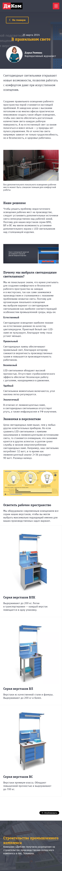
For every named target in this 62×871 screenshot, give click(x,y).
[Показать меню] (56, 6)
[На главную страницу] (12, 6)
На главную (19, 20)
